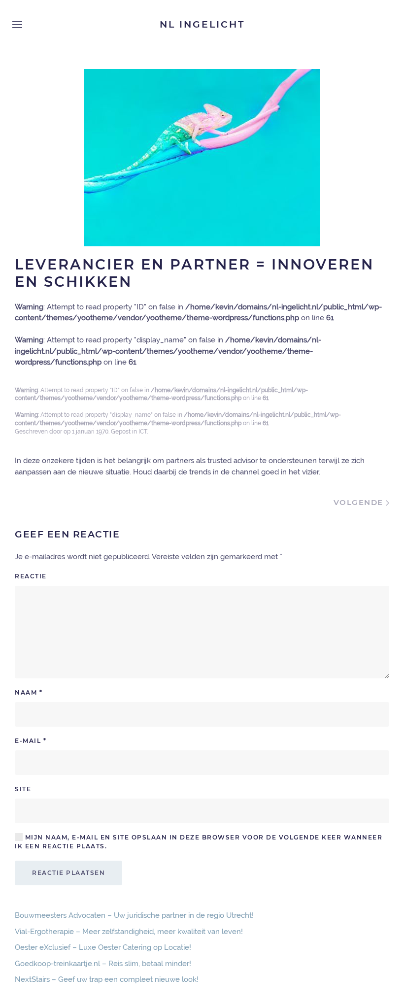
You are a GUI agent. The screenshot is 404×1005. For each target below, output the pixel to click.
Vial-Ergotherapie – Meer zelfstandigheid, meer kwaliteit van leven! (129, 931)
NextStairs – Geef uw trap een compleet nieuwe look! (107, 979)
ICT (142, 431)
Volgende (360, 502)
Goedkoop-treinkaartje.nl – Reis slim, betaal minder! (103, 963)
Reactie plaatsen (68, 872)
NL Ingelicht (202, 24)
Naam (28, 692)
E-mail (30, 740)
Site (23, 789)
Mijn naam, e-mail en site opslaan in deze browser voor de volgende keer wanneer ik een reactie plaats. (198, 842)
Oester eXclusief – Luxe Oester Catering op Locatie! (103, 947)
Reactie (31, 576)
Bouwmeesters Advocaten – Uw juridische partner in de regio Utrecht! (134, 915)
